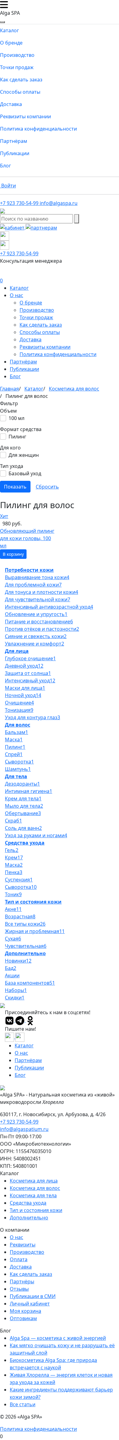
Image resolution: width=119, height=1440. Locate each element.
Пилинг (17, 436)
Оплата (18, 1259)
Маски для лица (25, 688)
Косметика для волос (35, 1188)
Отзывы (19, 1288)
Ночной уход (23, 695)
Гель (11, 850)
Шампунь (18, 769)
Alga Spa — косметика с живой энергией (58, 1338)
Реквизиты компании (25, 116)
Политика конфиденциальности (38, 128)
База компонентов (30, 982)
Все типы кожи (25, 923)
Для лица (17, 651)
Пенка (13, 872)
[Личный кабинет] (13, 227)
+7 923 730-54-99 (19, 1121)
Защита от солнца (28, 673)
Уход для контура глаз (32, 717)
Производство (17, 55)
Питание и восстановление (39, 621)
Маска (14, 739)
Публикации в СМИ (33, 1296)
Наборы (16, 990)
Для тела (16, 776)
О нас (16, 295)
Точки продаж (17, 67)
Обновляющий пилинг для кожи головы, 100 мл (27, 538)
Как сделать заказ (21, 79)
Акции (12, 975)
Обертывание (23, 813)
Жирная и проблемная (35, 931)
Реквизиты (22, 1244)
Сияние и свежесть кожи (36, 636)
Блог (5, 165)
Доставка (11, 104)
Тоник (13, 894)
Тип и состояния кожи (33, 901)
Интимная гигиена (28, 791)
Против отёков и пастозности (42, 629)
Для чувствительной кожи (37, 599)
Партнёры (22, 1281)
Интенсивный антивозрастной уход (49, 606)
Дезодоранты (22, 783)
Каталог (9, 30)
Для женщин (24, 455)
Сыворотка (19, 761)
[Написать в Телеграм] (4, 235)
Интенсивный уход (30, 680)
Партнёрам (13, 141)
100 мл (16, 418)
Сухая (13, 938)
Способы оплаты (20, 91)
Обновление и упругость (36, 614)
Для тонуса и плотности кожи (41, 592)
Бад (10, 968)
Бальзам (16, 732)
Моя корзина (25, 1311)
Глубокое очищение (30, 658)
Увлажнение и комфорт (34, 643)
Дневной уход (24, 665)
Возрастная (20, 916)
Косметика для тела (33, 1195)
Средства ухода (25, 842)
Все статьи (22, 1404)
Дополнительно (25, 953)
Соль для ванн (23, 828)
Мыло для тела (24, 805)
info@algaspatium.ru (24, 1129)
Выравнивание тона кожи (37, 577)
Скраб (13, 820)
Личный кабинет (30, 1303)
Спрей (14, 754)
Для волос (17, 724)
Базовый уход (25, 473)
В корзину (13, 554)
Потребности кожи (29, 570)
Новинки (18, 960)
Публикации (14, 153)
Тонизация (19, 710)
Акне (13, 909)
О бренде (11, 42)
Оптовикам (23, 1318)
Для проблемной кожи (33, 584)
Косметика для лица (34, 1180)
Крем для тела (23, 798)
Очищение (19, 702)
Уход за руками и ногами (36, 835)
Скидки (14, 997)
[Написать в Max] (4, 244)
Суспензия (19, 879)
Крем (14, 857)
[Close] (2, 22)
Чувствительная (25, 946)
